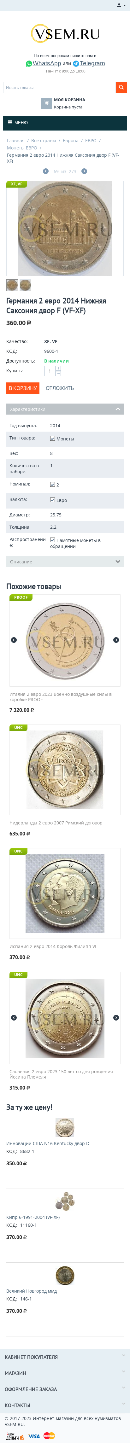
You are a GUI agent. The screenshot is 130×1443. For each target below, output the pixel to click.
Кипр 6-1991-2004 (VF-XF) (33, 1217)
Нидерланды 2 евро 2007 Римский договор (56, 823)
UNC (18, 727)
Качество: (17, 341)
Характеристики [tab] (27, 409)
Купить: (14, 371)
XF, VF (16, 184)
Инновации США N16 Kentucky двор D (47, 1143)
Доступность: (20, 361)
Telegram (92, 63)
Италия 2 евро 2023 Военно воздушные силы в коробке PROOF (60, 697)
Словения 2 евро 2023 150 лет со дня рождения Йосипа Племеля (61, 1074)
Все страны (43, 140)
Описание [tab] (21, 562)
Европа (71, 140)
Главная (16, 140)
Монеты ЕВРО (22, 148)
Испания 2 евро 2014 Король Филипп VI (52, 946)
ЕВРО (91, 140)
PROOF (21, 597)
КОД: (11, 351)
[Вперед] (84, 172)
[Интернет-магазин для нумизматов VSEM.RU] (65, 33)
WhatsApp (47, 63)
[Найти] (121, 87)
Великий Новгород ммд (31, 1291)
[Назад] (46, 172)
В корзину (23, 388)
